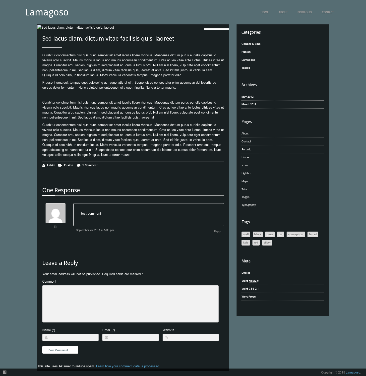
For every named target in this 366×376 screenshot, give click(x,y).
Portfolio (305, 12)
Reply (217, 231)
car (281, 234)
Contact (328, 12)
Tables (246, 67)
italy (245, 242)
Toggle (245, 197)
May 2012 (247, 96)
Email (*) (108, 329)
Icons (245, 165)
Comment (49, 281)
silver (267, 242)
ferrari (313, 234)
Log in (246, 272)
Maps (245, 181)
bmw (270, 234)
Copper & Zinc (251, 44)
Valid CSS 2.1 (250, 288)
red (256, 242)
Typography (249, 205)
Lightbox (247, 173)
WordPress (249, 296)
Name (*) (48, 329)
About (283, 12)
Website (168, 329)
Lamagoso (47, 12)
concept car (296, 234)
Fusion (68, 165)
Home (265, 12)
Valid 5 (250, 280)
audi (246, 234)
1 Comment (90, 165)
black (257, 234)
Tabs (244, 189)
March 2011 (249, 104)
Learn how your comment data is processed (127, 366)
